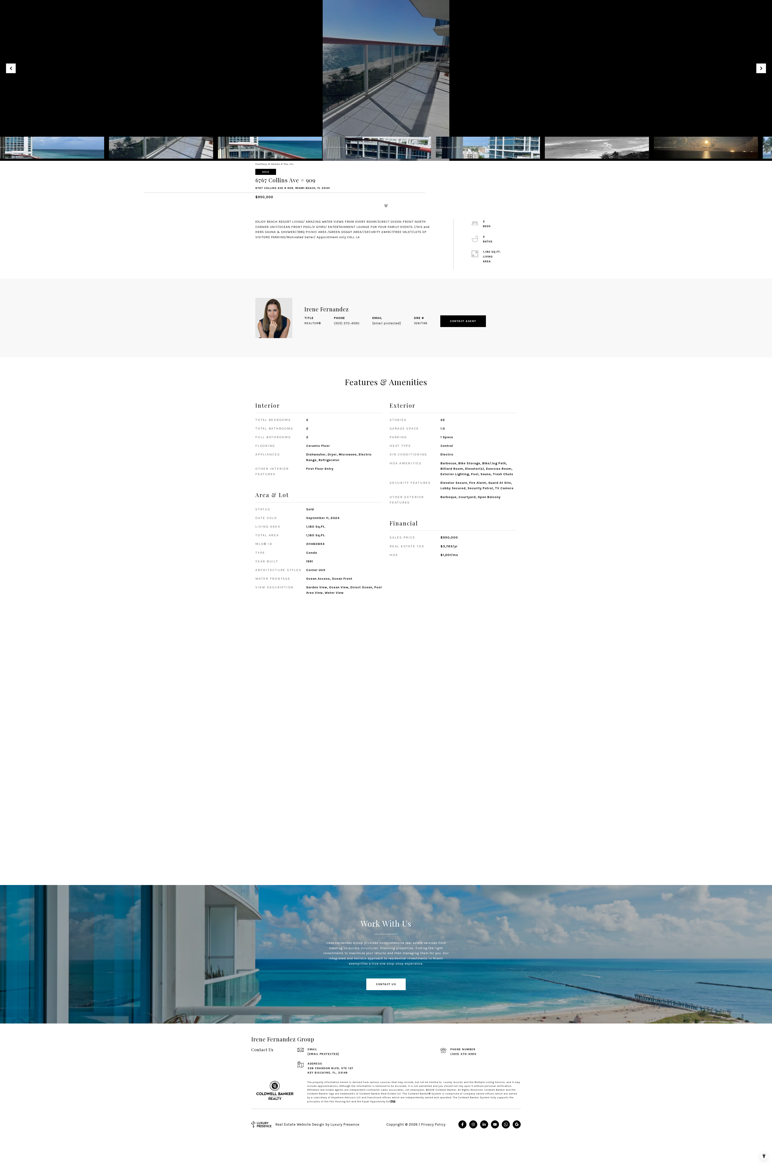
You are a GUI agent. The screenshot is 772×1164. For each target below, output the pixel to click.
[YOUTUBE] (495, 1124)
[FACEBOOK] (462, 1124)
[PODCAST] (506, 1124)
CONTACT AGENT (463, 321)
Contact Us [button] (386, 984)
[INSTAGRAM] (473, 1124)
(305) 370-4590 (346, 323)
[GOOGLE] (517, 1124)
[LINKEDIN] (484, 1124)
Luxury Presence (345, 1124)
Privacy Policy (433, 1124)
